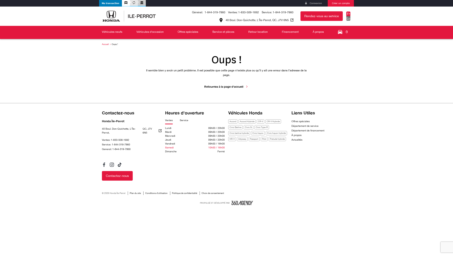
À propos (296, 135)
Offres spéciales (300, 121)
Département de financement (307, 130)
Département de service (305, 125)
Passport (254, 139)
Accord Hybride (247, 121)
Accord (233, 121)
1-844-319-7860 (215, 12)
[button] (110, 3)
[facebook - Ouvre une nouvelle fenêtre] (104, 165)
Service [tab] (184, 120)
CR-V (260, 121)
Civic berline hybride (239, 133)
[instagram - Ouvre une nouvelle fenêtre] (112, 165)
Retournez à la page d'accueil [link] (223, 86)
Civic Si (248, 127)
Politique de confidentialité (184, 193)
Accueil (105, 44)
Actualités (296, 139)
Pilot (264, 139)
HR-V (232, 139)
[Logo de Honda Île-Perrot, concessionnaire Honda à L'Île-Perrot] (129, 16)
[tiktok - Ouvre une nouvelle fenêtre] (119, 165)
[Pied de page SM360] (242, 203)
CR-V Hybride (273, 121)
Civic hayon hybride (276, 133)
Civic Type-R (262, 127)
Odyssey (242, 139)
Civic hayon (257, 133)
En (348, 18)
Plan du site (135, 193)
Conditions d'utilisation (156, 193)
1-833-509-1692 (248, 12)
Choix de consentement (213, 193)
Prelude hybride (277, 139)
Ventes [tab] (169, 120)
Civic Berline (235, 127)
